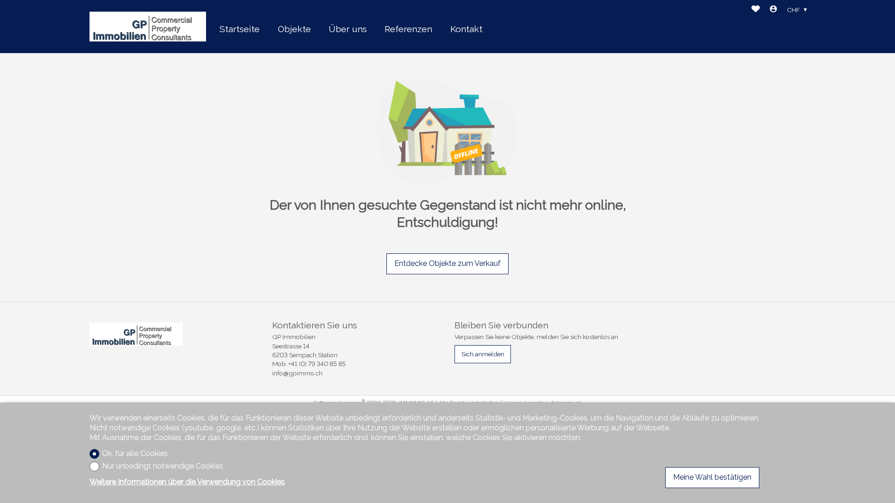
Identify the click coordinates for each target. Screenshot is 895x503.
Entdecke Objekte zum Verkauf (447, 263)
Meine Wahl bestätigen (712, 477)
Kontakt (466, 29)
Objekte (294, 29)
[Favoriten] (755, 10)
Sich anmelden (482, 354)
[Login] (773, 10)
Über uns (348, 29)
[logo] (148, 26)
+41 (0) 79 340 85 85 (317, 363)
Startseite (240, 29)
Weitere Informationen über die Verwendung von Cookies (187, 481)
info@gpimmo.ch (297, 373)
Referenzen (408, 29)
